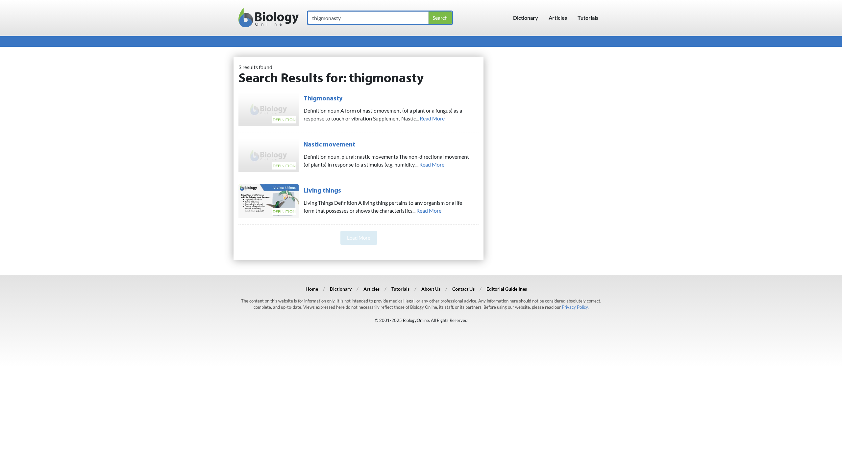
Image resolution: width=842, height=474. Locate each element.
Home (312, 289)
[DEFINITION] (268, 108)
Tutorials (588, 17)
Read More (432, 118)
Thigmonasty (323, 98)
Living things (322, 191)
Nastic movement (329, 145)
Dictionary (525, 17)
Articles (558, 17)
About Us (430, 289)
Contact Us (463, 289)
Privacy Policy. (575, 307)
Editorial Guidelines (506, 289)
